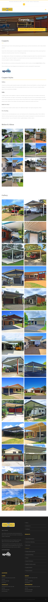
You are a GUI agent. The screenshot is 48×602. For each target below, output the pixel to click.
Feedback (28, 529)
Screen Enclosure (29, 561)
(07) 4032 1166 (6, 580)
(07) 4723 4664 (6, 589)
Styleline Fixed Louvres (30, 564)
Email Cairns (4, 582)
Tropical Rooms (29, 570)
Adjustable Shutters (30, 538)
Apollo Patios (39, 63)
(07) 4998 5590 (29, 580)
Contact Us (28, 525)
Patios (27, 557)
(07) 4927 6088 (30, 589)
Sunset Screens (29, 567)
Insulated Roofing (29, 554)
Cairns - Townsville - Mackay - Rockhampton (30, 1)
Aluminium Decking (30, 542)
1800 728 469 (5, 530)
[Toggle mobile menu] (45, 9)
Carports (27, 548)
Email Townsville (4, 591)
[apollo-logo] (6, 68)
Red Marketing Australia (31, 599)
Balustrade (28, 545)
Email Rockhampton (28, 591)
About (27, 522)
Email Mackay (27, 582)
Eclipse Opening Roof (30, 551)
